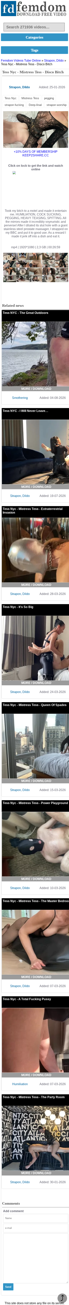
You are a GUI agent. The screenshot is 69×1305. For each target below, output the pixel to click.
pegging (49, 98)
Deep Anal (35, 104)
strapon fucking (14, 104)
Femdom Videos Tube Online (21, 60)
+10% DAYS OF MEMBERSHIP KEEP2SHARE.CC (36, 153)
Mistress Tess (30, 98)
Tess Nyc (10, 98)
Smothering (20, 397)
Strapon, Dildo (54, 60)
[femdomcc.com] (34, 9)
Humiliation (20, 1084)
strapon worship (57, 104)
